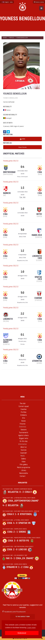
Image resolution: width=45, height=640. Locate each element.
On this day (23, 441)
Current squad (24, 406)
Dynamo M (11, 567)
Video (23, 461)
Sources (23, 450)
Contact (22, 476)
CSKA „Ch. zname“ (25, 558)
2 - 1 (16, 531)
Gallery (23, 459)
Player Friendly (23, 147)
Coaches (24, 409)
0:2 (22, 356)
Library (23, 470)
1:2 (22, 251)
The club (22, 403)
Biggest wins (23, 438)
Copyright (23, 453)
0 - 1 (13, 558)
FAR (8, 558)
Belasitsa (13, 491)
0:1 (22, 335)
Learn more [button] (31, 627)
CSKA (23, 139)
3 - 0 (16, 540)
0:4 (22, 167)
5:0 (22, 230)
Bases (23, 421)
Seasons (24, 429)
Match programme (23, 467)
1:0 (22, 209)
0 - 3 (21, 491)
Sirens (22, 531)
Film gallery (24, 464)
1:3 (22, 188)
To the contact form (22, 616)
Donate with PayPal (20, 638)
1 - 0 (17, 514)
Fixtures (22, 424)
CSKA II (28, 491)
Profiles (11, 38)
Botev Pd (24, 540)
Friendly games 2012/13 (10, 161)
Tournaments (23, 432)
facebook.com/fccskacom (15, 611)
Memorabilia (23, 473)
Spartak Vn (24, 523)
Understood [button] (22, 633)
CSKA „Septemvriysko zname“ (23, 500)
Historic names (39, 2)
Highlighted (22, 483)
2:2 (22, 314)
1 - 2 (20, 567)
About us (24, 447)
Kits (23, 418)
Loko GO (22, 549)
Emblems (23, 415)
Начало (5, 38)
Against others (23, 435)
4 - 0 (15, 523)
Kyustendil (26, 514)
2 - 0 (15, 549)
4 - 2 (5, 505)
